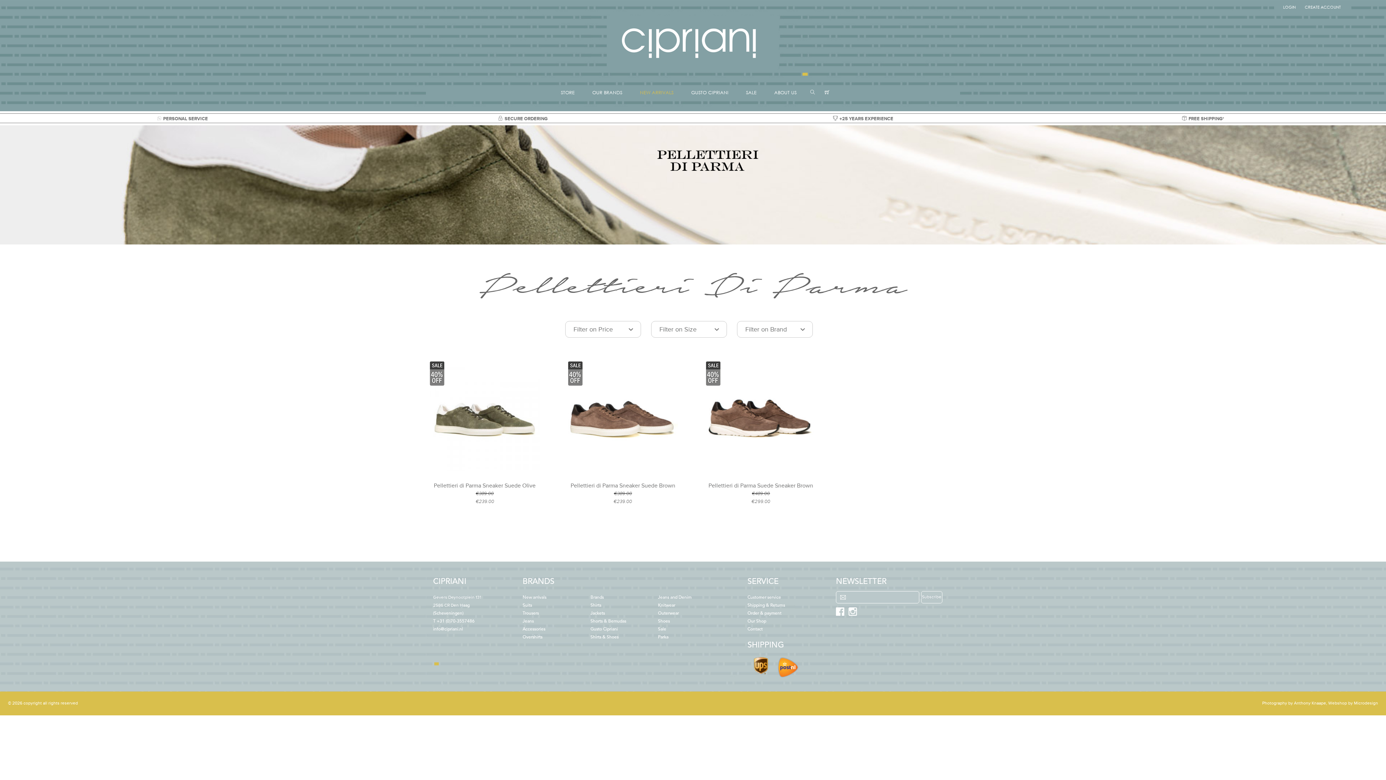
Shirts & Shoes (604, 637)
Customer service (764, 597)
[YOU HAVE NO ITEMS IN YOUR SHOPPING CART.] (827, 93)
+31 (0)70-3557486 (456, 621)
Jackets (597, 613)
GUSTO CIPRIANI (709, 93)
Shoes (664, 621)
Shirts (595, 605)
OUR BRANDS (607, 93)
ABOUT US (785, 93)
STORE (568, 93)
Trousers (531, 613)
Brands (597, 597)
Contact (755, 629)
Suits (527, 605)
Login (1289, 7)
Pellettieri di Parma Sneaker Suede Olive (485, 485)
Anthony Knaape (1310, 703)
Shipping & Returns (766, 605)
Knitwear (666, 605)
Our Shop (757, 621)
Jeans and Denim (675, 597)
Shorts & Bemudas (608, 621)
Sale (662, 629)
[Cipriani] (693, 70)
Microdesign (1366, 703)
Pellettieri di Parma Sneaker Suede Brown (623, 485)
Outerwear (668, 613)
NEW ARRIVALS (657, 93)
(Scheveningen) (457, 605)
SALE (751, 93)
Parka (663, 637)
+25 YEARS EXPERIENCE (866, 119)
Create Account (1323, 7)
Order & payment (764, 613)
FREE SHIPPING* (1206, 119)
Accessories (534, 629)
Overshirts (532, 637)
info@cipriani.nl (448, 629)
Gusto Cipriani (604, 629)
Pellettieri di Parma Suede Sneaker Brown (761, 485)
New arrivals (534, 597)
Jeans (528, 621)
